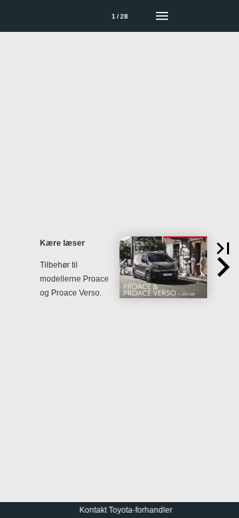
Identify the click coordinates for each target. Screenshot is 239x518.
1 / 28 (120, 16)
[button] (223, 248)
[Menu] (162, 16)
